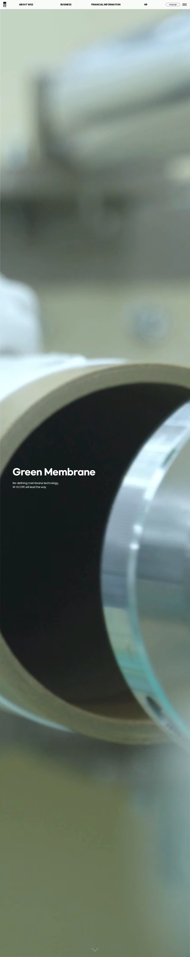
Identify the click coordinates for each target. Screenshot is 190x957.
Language (173, 4)
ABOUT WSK (26, 4)
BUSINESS (66, 4)
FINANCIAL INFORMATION (106, 4)
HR (145, 4)
